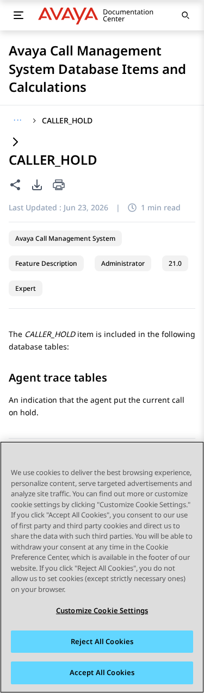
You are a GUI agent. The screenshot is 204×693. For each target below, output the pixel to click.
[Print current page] (58, 185)
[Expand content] (15, 142)
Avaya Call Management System (65, 238)
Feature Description (46, 263)
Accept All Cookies (102, 672)
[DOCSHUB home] (98, 15)
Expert (25, 288)
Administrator (123, 263)
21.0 (175, 263)
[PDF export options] (37, 184)
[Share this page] (15, 184)
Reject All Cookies (102, 641)
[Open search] (185, 15)
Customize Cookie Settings (102, 610)
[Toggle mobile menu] (18, 15)
